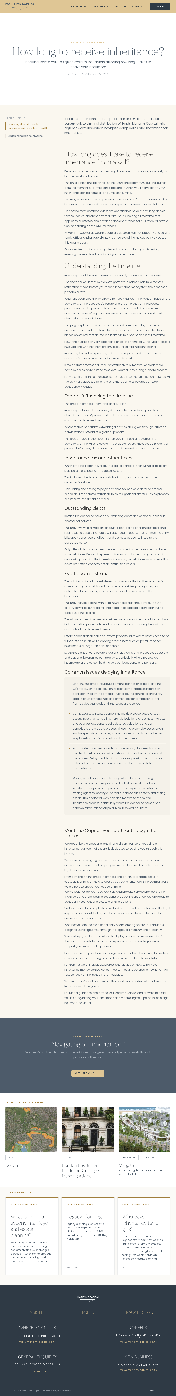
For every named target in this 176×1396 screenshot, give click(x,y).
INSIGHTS (38, 1312)
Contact (160, 6)
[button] (78, 6)
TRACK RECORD (138, 1312)
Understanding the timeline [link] (25, 136)
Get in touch (86, 1073)
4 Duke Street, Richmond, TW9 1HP (37, 1336)
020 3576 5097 (37, 1371)
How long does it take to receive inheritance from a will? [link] (27, 126)
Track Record (100, 6)
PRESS (88, 1312)
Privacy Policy (154, 1390)
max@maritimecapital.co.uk (37, 1341)
